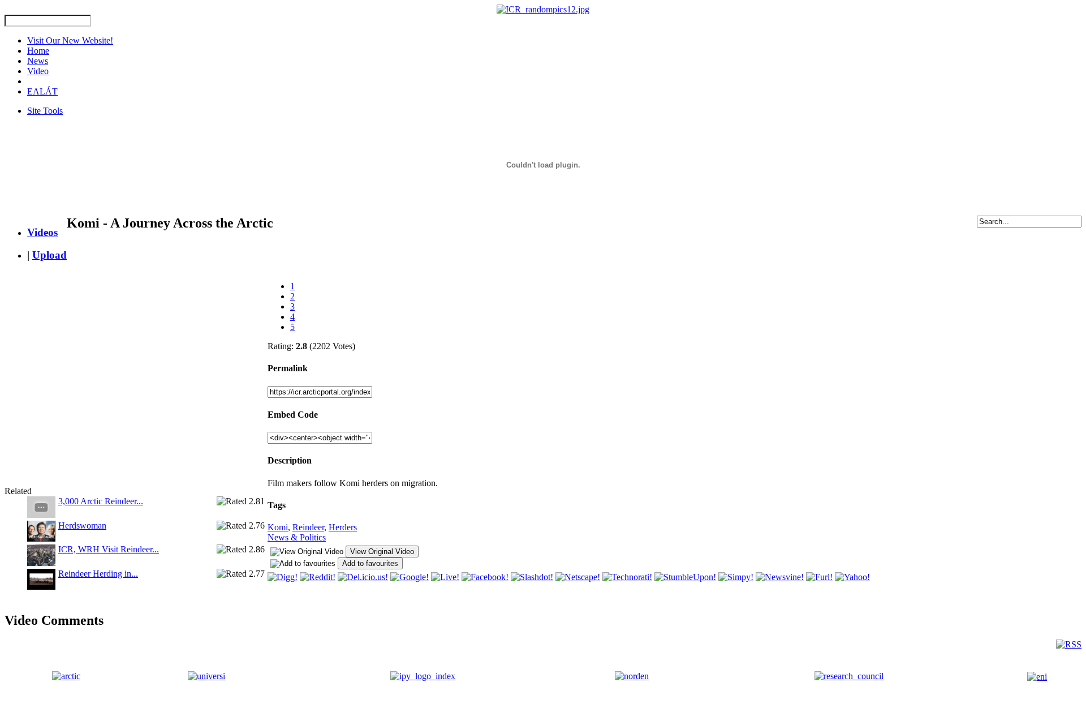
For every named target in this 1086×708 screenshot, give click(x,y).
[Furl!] (819, 577)
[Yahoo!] (852, 577)
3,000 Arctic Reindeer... (100, 501)
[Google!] (409, 577)
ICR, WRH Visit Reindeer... (108, 549)
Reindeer (308, 527)
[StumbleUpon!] (685, 577)
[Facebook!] (485, 577)
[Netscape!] (577, 577)
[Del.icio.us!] (363, 577)
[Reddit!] (317, 577)
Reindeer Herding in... (98, 573)
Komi (278, 527)
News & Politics (297, 537)
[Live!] (445, 577)
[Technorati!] (627, 577)
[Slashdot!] (532, 577)
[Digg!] (283, 577)
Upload (49, 255)
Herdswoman (82, 525)
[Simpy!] (735, 577)
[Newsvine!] (780, 577)
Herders (343, 527)
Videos (42, 232)
